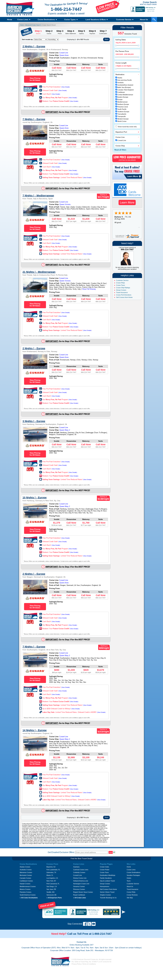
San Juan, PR (51, 889)
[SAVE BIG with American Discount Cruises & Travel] (108, 13)
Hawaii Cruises (25, 884)
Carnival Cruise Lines (80, 870)
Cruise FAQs (120, 283)
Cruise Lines (131, 870)
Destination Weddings (107, 875)
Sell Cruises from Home (124, 297)
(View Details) (65, 87)
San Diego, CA (51, 886)
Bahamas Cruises (26, 872)
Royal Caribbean (79, 895)
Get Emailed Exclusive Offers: (61, 852)
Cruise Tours (120, 285)
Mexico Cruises (25, 889)
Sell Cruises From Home (108, 889)
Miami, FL (49, 875)
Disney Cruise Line (79, 878)
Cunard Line (121, 140)
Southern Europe (123, 112)
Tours (129, 881)
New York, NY (51, 881)
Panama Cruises (25, 892)
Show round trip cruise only (127, 127)
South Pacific (121, 109)
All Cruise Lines (79, 898)
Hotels (129, 878)
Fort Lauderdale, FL (53, 870)
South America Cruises (28, 895)
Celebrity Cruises (79, 872)
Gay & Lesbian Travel (107, 881)
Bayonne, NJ (50, 867)
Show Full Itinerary (89, 289)
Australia (120, 82)
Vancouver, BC (51, 895)
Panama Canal (122, 107)
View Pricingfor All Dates (35, 79)
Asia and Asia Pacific (124, 80)
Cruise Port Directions (123, 295)
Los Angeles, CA (52, 878)
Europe (120, 99)
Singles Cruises (105, 895)
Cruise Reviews (132, 895)
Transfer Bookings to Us (108, 898)
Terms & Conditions (89, 964)
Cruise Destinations (133, 872)
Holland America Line (80, 881)
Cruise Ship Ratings (123, 288)
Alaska (119, 78)
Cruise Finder (104, 870)
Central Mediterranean (125, 95)
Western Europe (123, 119)
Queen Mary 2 (64, 430)
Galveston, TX (51, 872)
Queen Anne (64, 55)
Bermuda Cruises (26, 875)
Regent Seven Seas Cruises (83, 892)
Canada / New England (125, 90)
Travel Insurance (122, 292)
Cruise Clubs (104, 867)
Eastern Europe (122, 97)
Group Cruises (121, 290)
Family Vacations (106, 878)
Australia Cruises (26, 870)
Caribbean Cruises (26, 881)
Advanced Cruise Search (33, 25)
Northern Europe (123, 104)
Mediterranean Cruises (28, 886)
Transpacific (121, 116)
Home (9, 19)
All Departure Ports (54, 898)
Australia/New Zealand (125, 85)
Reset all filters (120, 150)
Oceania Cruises (79, 886)
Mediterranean (122, 102)
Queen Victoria (64, 204)
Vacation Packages (133, 875)
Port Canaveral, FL (52, 884)
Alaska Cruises (25, 867)
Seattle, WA (50, 892)
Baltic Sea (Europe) (124, 87)
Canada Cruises (25, 878)
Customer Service (122, 280)
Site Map (130, 898)
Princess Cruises (79, 889)
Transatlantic (121, 114)
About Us (144, 19)
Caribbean (121, 92)
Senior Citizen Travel (107, 892)
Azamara (76, 867)
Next (106, 39)
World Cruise (121, 121)
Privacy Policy (76, 964)
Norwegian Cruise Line (81, 884)
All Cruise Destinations (29, 898)
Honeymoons (104, 886)
